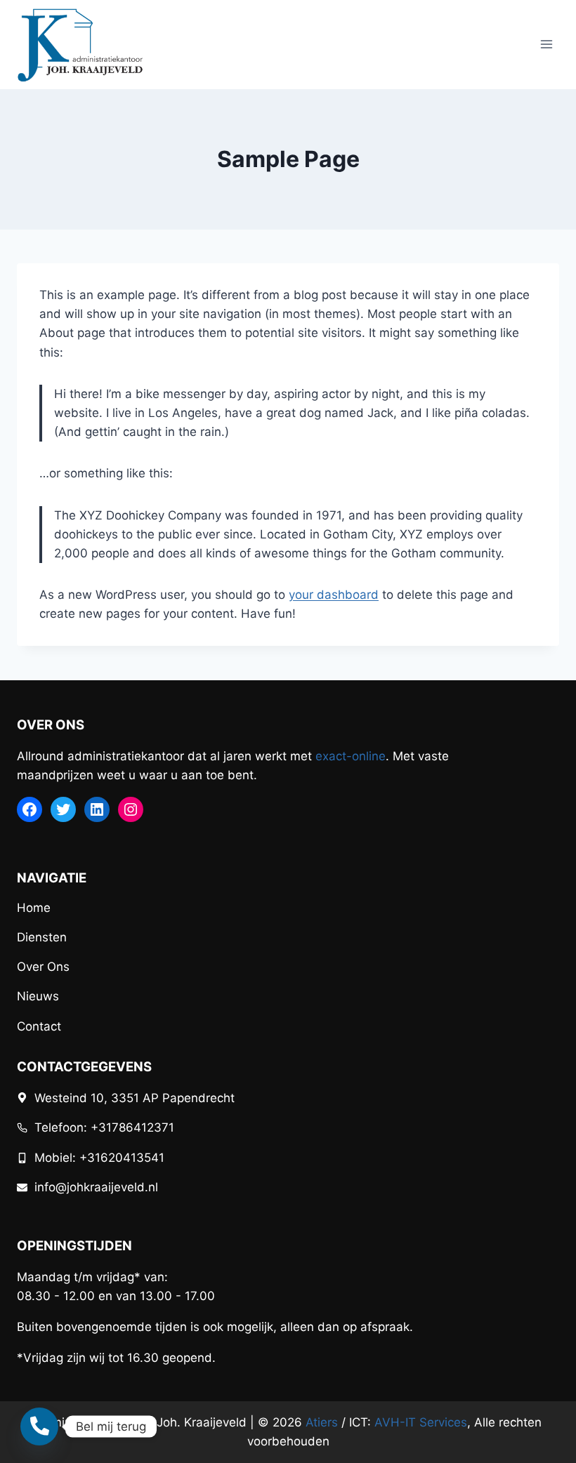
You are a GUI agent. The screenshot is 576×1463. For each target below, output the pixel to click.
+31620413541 (121, 1158)
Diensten (42, 937)
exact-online (350, 756)
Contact (39, 1026)
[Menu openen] (546, 44)
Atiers (322, 1422)
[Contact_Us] (39, 1426)
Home (34, 908)
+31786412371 (132, 1127)
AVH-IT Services (420, 1422)
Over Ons (43, 967)
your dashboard (334, 595)
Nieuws (38, 996)
